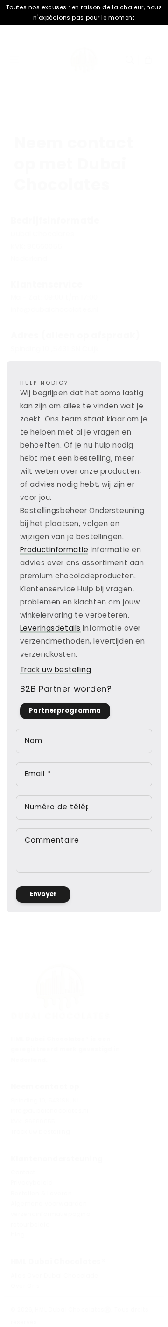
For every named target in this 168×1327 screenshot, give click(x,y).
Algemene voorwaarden (49, 1203)
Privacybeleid (32, 1183)
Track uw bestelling (55, 669)
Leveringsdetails (50, 628)
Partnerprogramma (65, 710)
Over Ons (25, 1285)
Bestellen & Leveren (41, 1193)
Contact (23, 1172)
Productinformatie (54, 550)
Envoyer (43, 894)
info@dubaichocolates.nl (50, 1111)
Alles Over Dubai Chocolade (55, 1275)
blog (18, 1234)
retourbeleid (30, 1224)
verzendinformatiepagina (51, 1213)
